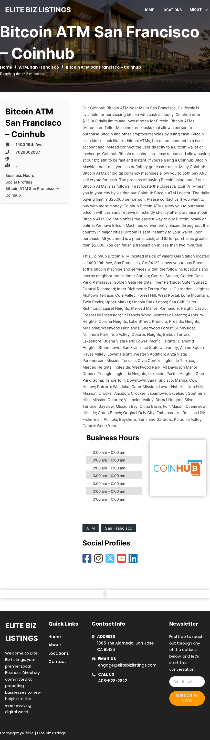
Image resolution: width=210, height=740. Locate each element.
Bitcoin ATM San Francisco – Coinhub (32, 192)
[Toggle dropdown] (206, 10)
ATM (23, 67)
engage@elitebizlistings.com (127, 665)
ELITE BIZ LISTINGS (38, 10)
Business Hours (19, 175)
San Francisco (44, 67)
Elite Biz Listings (21, 631)
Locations (172, 10)
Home (148, 10)
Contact (57, 661)
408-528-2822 (112, 680)
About (54, 645)
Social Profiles (18, 182)
